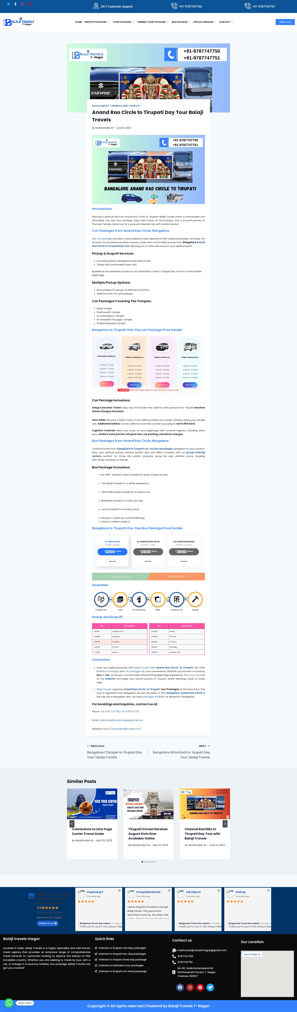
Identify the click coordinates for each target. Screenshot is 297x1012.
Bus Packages (111, 671)
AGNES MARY (244, 892)
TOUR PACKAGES (122, 21)
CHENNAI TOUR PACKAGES (151, 21)
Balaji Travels (141, 667)
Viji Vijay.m (94, 892)
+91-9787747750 (110, 711)
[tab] (142, 862)
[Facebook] (15, 4)
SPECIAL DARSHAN (203, 21)
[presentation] (92, 805)
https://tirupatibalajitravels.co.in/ (122, 728)
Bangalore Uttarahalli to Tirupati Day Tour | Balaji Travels (181, 751)
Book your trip (192, 675)
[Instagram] (22, 4)
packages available (153, 696)
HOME (78, 21)
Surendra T (193, 892)
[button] (9, 1003)
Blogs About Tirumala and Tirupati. (116, 105)
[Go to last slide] (71, 824)
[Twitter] (8, 4)
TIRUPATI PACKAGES (95, 21)
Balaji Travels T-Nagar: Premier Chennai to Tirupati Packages (54, 899)
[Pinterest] (29, 4)
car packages (105, 238)
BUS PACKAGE (179, 21)
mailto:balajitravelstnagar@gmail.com (121, 720)
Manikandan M (104, 128)
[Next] (225, 824)
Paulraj (141, 892)
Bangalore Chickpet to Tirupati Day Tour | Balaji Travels (114, 751)
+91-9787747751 (130, 711)
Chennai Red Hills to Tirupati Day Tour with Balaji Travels (202, 834)
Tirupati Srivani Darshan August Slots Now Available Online (148, 834)
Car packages (133, 671)
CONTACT (224, 21)
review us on (46, 923)
